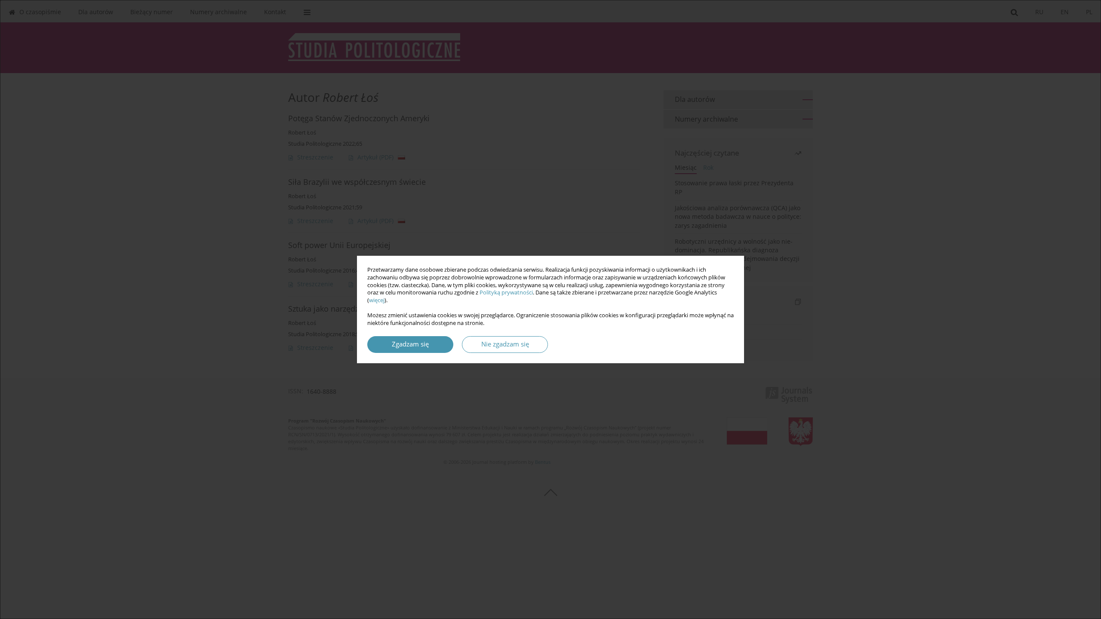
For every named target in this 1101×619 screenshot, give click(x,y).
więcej (376, 300)
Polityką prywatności (506, 292)
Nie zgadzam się (505, 344)
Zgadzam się (410, 344)
